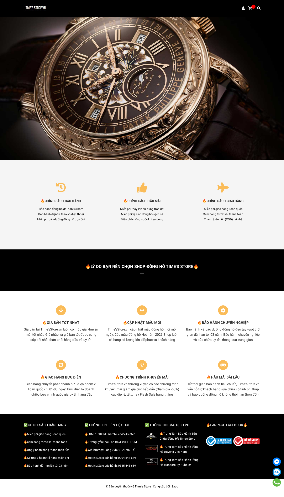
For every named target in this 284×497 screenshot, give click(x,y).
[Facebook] (277, 462)
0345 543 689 (127, 465)
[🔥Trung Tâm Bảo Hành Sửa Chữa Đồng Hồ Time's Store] (151, 435)
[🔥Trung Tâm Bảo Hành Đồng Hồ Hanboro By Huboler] (151, 461)
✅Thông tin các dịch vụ (167, 425)
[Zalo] (277, 472)
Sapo (175, 486)
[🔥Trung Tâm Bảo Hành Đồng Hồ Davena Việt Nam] (151, 448)
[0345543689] (277, 482)
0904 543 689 (127, 457)
